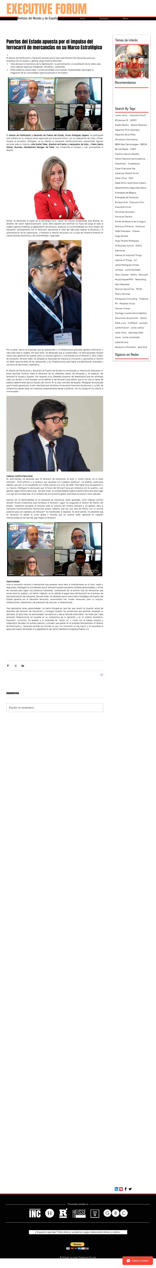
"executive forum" (137, 115)
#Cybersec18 (121, 120)
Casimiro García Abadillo (127, 154)
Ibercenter (120, 250)
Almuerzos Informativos (126, 139)
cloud (118, 337)
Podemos (143, 298)
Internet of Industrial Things (128, 255)
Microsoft (143, 274)
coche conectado (131, 337)
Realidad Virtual (127, 303)
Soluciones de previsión (126, 318)
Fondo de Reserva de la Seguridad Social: (132, 221)
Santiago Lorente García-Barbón (131, 313)
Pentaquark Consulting (126, 298)
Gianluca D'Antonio (124, 226)
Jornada (119, 269)
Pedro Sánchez (122, 294)
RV (116, 303)
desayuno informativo (125, 347)
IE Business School (124, 245)
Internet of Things (123, 260)
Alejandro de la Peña (125, 134)
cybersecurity (121, 342)
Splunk (143, 318)
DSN (131, 178)
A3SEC (133, 120)
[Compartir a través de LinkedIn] (22, 665)
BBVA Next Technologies (127, 144)
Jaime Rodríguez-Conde (127, 264)
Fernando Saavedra (125, 211)
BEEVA (143, 144)
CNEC (133, 149)
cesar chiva (120, 332)
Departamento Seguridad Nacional (132, 187)
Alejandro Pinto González (127, 129)
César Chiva (121, 178)
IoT (135, 260)
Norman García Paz (124, 289)
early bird (142, 347)
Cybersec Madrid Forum (127, 173)
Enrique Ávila (121, 202)
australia (143, 323)
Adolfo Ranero (122, 125)
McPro (134, 274)
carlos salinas (137, 327)
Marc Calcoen (122, 274)
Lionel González (132, 269)
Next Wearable (122, 284)
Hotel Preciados (123, 231)
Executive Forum (123, 207)
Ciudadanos (134, 163)
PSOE (139, 289)
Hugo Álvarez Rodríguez (127, 240)
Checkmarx (120, 163)
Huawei (136, 231)
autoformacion (122, 327)
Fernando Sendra (123, 216)
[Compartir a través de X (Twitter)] (15, 665)
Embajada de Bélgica (125, 192)
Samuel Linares (122, 308)
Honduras (140, 226)
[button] (77, 1246)
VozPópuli (132, 323)
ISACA (138, 245)
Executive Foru (137, 202)
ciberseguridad (135, 332)
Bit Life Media (121, 149)
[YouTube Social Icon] (121, 1189)
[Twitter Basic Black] (130, 1189)
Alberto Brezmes (139, 125)
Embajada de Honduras (126, 197)
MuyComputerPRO (124, 279)
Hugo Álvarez (121, 236)
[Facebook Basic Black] (125, 1189)
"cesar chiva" (121, 115)
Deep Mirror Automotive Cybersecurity (132, 182)
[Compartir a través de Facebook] (7, 665)
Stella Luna (120, 323)
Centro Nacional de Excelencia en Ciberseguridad (132, 158)
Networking (140, 279)
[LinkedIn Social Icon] (116, 1189)
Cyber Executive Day (125, 168)
